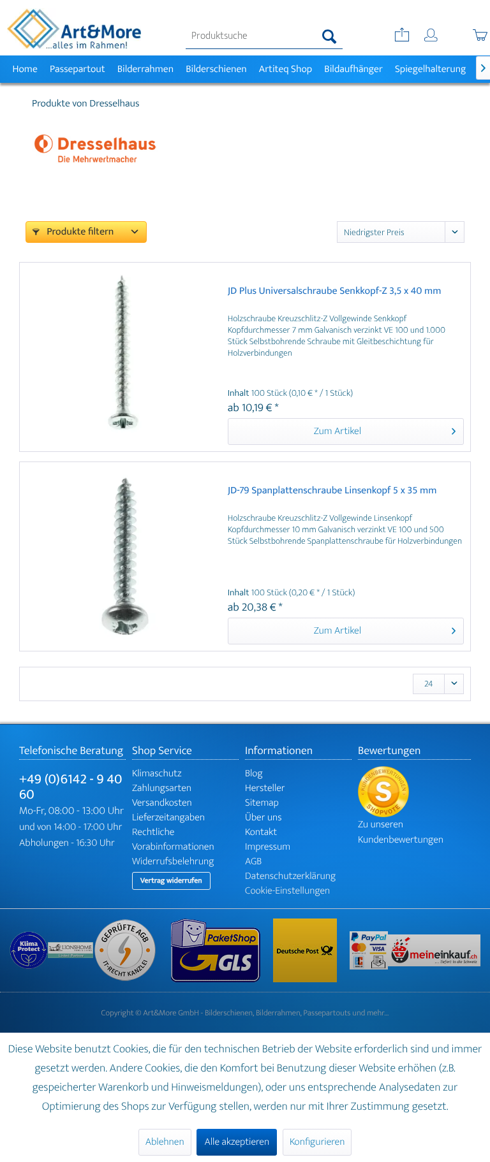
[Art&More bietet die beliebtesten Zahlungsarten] (369, 950)
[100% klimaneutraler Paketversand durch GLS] (29, 950)
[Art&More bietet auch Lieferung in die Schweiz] (434, 950)
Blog (254, 773)
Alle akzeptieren (236, 1142)
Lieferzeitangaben (168, 817)
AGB (253, 861)
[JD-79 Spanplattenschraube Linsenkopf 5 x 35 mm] (122, 556)
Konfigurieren (317, 1142)
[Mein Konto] (432, 36)
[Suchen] (329, 36)
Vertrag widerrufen (171, 881)
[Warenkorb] (466, 36)
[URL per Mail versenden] (400, 36)
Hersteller (265, 788)
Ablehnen (164, 1142)
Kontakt (261, 832)
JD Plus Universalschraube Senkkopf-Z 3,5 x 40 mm (335, 292)
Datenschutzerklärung (290, 876)
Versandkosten (162, 802)
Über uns (263, 817)
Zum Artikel (337, 431)
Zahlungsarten (161, 788)
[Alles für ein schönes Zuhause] (70, 950)
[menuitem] (264, 36)
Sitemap (262, 802)
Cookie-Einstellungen (287, 890)
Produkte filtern (79, 231)
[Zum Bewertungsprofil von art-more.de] (414, 791)
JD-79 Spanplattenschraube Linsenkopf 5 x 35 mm (332, 491)
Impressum (267, 846)
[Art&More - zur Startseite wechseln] (74, 28)
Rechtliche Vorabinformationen (173, 839)
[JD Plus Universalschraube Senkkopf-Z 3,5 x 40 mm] (122, 357)
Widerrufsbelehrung (173, 861)
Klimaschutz (157, 773)
